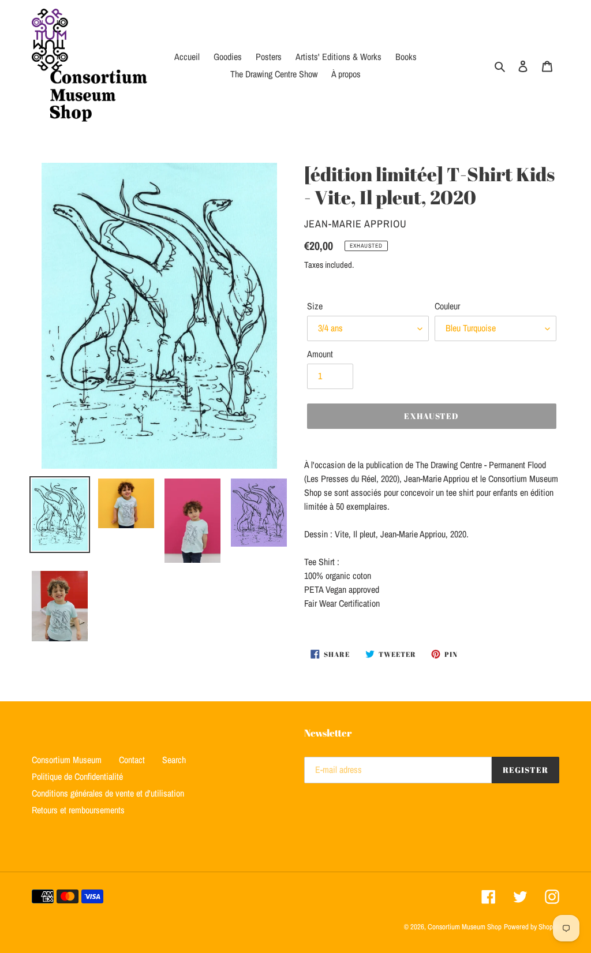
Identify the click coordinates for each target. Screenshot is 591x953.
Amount (320, 353)
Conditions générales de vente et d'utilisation (108, 793)
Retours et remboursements (78, 809)
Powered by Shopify (531, 927)
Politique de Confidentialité (77, 776)
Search (174, 759)
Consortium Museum (67, 759)
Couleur (447, 306)
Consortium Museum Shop (465, 927)
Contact (132, 759)
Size (315, 306)
